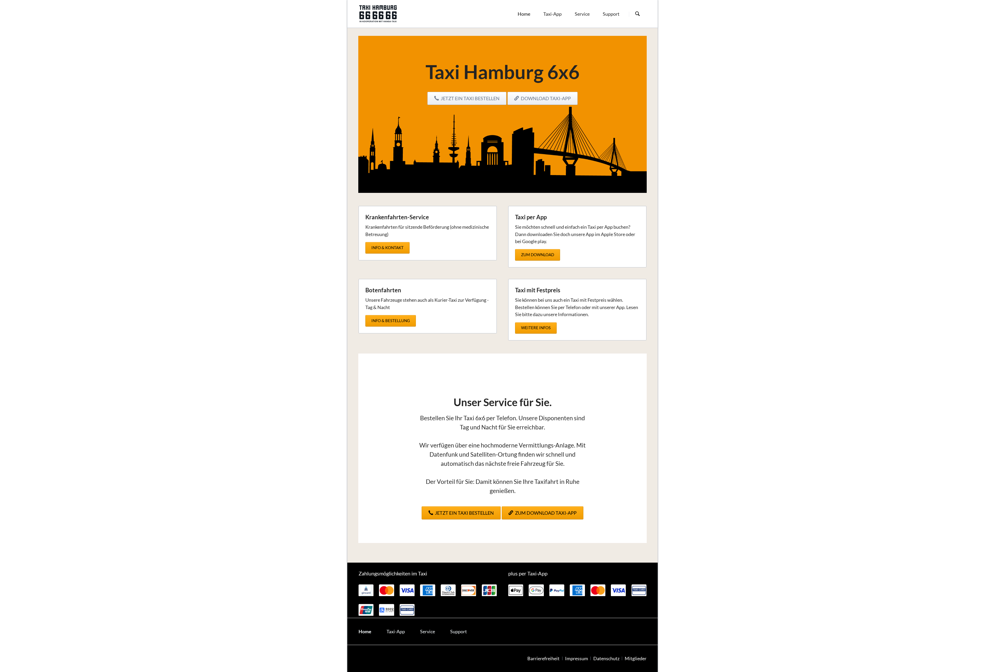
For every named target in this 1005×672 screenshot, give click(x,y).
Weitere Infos (536, 327)
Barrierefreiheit (543, 658)
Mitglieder (635, 658)
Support (458, 631)
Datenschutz (606, 658)
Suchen (637, 14)
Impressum (576, 658)
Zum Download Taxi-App (545, 513)
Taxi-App (396, 631)
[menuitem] (524, 13)
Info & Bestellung (390, 320)
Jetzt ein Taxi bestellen (470, 98)
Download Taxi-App (545, 98)
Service (427, 631)
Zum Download (537, 254)
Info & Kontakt (387, 247)
